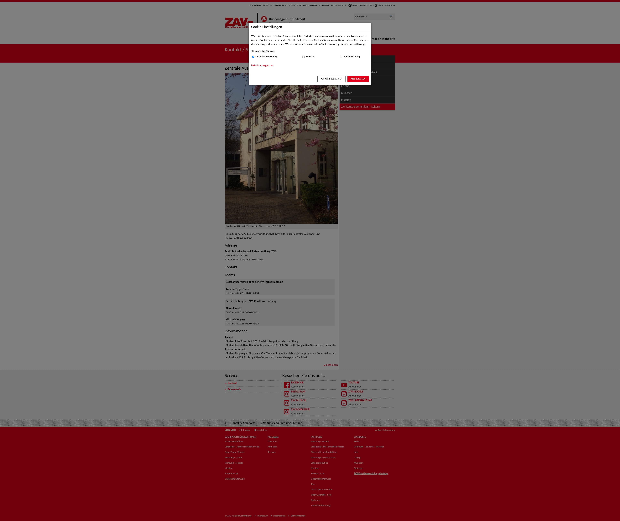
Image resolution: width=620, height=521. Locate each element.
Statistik (310, 57)
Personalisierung (352, 57)
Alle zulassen (358, 79)
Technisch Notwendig (266, 57)
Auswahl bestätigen (331, 79)
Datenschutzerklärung (352, 44)
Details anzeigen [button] (260, 65)
